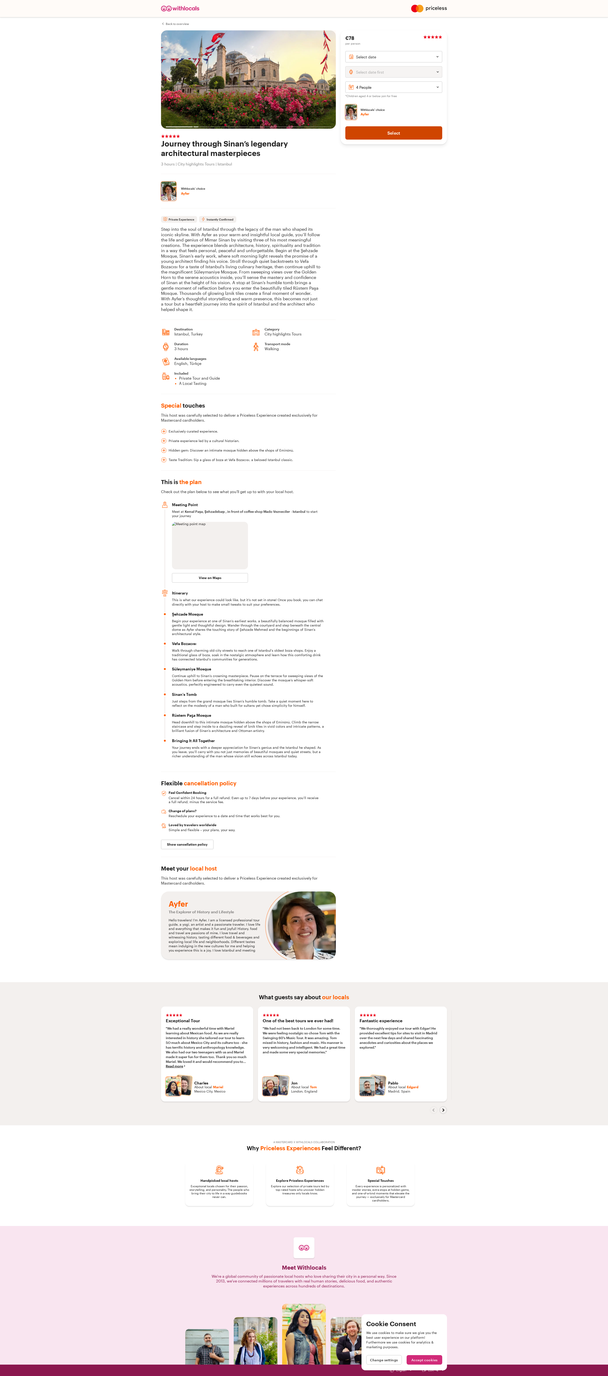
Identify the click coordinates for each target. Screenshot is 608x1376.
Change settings (384, 1360)
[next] (443, 1110)
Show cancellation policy (187, 844)
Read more (174, 1066)
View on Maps (210, 578)
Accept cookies (424, 1360)
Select (393, 133)
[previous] (433, 1110)
